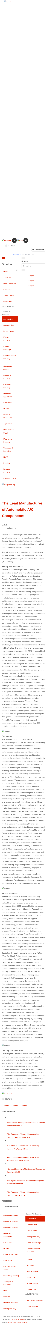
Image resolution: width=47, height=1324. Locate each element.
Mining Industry (9, 478)
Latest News (8, 331)
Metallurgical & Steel (9, 431)
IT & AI (6, 409)
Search (25, 261)
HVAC (5, 457)
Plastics (6, 463)
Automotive (8, 319)
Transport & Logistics (8, 449)
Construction (8, 325)
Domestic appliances (7, 395)
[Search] (23, 258)
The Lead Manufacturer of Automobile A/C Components (22, 509)
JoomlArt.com (14, 1319)
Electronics (7, 403)
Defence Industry (6, 470)
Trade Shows (8, 296)
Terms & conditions (35, 1300)
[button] (6, 240)
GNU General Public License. (17, 1322)
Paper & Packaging (7, 416)
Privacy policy (32, 1306)
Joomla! (22, 1319)
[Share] (23, 270)
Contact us (7, 302)
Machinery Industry (7, 440)
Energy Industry (6, 338)
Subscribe (7, 290)
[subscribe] (7, 1093)
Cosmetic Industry (7, 386)
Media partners (9, 284)
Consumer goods (7, 367)
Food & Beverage (7, 347)
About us (7, 278)
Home (5, 272)
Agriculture (7, 424)
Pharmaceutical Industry (9, 357)
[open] (14, 259)
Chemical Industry (7, 376)
